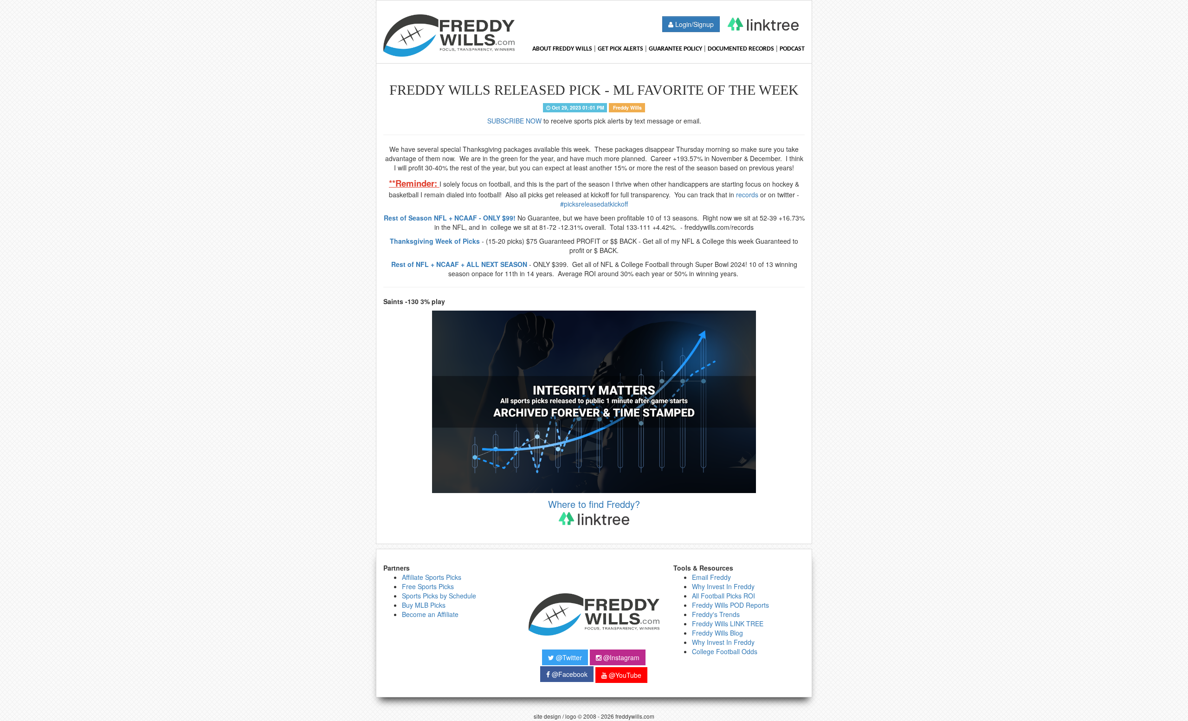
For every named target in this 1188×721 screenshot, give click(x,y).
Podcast (792, 48)
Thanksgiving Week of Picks (435, 241)
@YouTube (624, 675)
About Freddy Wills (562, 48)
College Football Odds (724, 651)
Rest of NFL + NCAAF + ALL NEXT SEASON (459, 264)
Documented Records (741, 48)
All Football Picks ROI (723, 595)
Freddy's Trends (716, 614)
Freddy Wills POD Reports (730, 605)
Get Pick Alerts (620, 48)
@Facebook (569, 674)
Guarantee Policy (675, 48)
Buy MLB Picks (424, 605)
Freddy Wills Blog (717, 632)
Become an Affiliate (430, 614)
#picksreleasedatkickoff (594, 203)
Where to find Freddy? (594, 504)
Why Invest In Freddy (723, 586)
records (747, 194)
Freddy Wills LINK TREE (727, 623)
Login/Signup (693, 24)
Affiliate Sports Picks (431, 577)
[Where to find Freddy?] (763, 24)
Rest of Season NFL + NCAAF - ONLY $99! (450, 217)
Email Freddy (711, 577)
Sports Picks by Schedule (439, 595)
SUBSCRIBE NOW (514, 120)
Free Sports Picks (428, 586)
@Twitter (568, 657)
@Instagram (620, 657)
